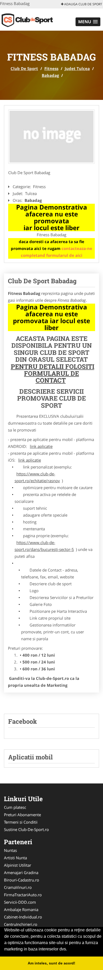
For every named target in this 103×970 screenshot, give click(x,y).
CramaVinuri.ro (18, 887)
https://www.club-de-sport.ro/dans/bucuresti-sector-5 (44, 546)
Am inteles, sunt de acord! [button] (51, 963)
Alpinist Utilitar (17, 865)
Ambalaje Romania (21, 909)
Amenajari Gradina (21, 872)
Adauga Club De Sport (82, 4)
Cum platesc (15, 807)
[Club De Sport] (34, 19)
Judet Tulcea (77, 68)
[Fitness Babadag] (51, 136)
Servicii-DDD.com (20, 902)
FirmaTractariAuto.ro (23, 894)
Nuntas (10, 850)
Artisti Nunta (15, 857)
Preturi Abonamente (22, 814)
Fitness (51, 68)
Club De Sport (24, 68)
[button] (88, 21)
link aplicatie (41, 446)
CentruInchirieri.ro (20, 924)
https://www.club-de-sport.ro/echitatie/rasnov (37, 477)
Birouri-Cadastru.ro (21, 880)
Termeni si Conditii (21, 822)
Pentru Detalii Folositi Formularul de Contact (52, 373)
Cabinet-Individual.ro (23, 917)
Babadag (50, 75)
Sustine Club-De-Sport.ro (26, 829)
